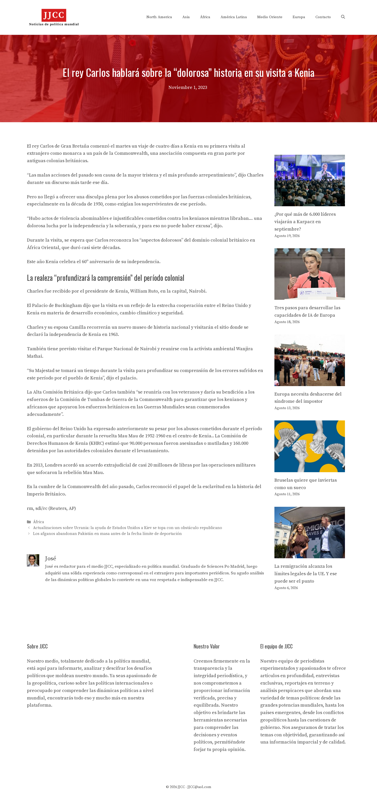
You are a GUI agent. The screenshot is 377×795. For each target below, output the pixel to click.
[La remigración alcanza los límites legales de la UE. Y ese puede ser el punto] (309, 554)
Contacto (323, 17)
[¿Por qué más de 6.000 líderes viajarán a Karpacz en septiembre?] (309, 202)
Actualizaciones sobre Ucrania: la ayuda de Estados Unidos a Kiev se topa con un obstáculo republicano (127, 527)
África (205, 17)
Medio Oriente (269, 17)
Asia (186, 17)
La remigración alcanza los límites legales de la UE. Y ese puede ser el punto (305, 573)
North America (159, 17)
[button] (343, 17)
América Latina (234, 17)
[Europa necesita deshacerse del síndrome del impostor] (309, 382)
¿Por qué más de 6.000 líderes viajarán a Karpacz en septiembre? (305, 221)
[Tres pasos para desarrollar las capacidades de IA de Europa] (309, 296)
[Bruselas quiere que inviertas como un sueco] (309, 468)
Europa (299, 17)
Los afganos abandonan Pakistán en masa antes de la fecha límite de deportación (107, 534)
